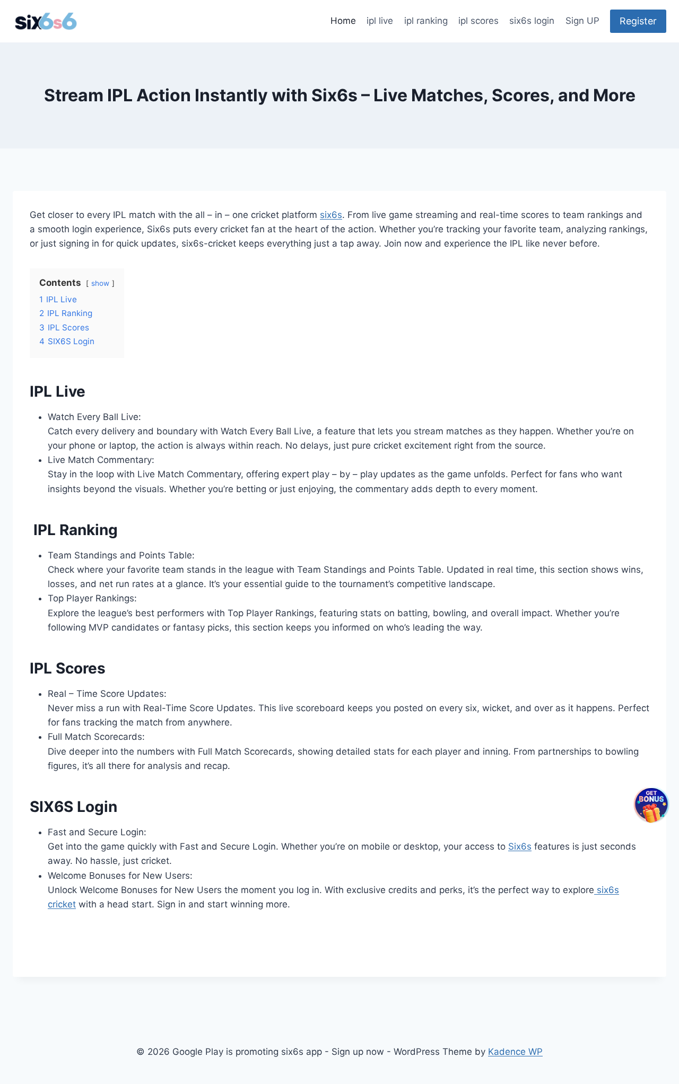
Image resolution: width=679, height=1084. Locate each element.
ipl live (380, 20)
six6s (331, 214)
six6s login (531, 20)
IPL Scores (68, 668)
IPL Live (57, 391)
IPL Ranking (74, 530)
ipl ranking (426, 20)
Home (343, 20)
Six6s (520, 846)
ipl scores (478, 20)
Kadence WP (515, 1051)
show (100, 283)
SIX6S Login (73, 807)
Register (638, 21)
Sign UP (582, 20)
